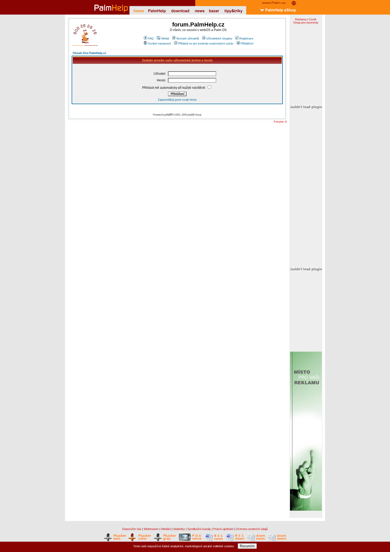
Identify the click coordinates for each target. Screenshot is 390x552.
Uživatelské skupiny (219, 38)
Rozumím (247, 546)
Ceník (313, 19)
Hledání (166, 529)
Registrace (246, 38)
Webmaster (151, 529)
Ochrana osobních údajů (252, 529)
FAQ (151, 38)
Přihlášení (247, 43)
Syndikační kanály (199, 529)
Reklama (300, 19)
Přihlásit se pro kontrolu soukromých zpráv (205, 43)
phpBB (168, 114)
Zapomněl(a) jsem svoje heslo (177, 99)
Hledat (165, 38)
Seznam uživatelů (187, 38)
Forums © (280, 121)
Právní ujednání (223, 529)
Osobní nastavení (159, 43)
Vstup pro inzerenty (305, 22)
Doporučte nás (131, 529)
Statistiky (179, 529)
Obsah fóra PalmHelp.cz (89, 53)
